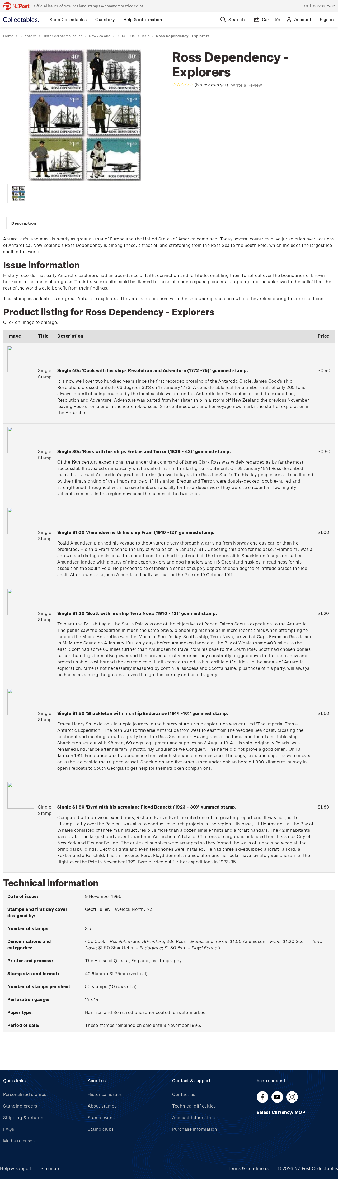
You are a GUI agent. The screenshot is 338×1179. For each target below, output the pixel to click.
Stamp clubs (101, 1129)
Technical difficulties (194, 1105)
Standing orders (20, 1105)
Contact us (183, 1094)
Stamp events (102, 1117)
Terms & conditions (248, 1168)
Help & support (16, 1168)
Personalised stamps (24, 1094)
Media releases (19, 1140)
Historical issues (105, 1094)
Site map (50, 1168)
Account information (193, 1117)
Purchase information (194, 1129)
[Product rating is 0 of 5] (182, 85)
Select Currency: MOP (282, 1112)
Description (23, 223)
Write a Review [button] (246, 85)
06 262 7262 (324, 6)
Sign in (327, 19)
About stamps (102, 1105)
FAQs (8, 1129)
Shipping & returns (23, 1117)
